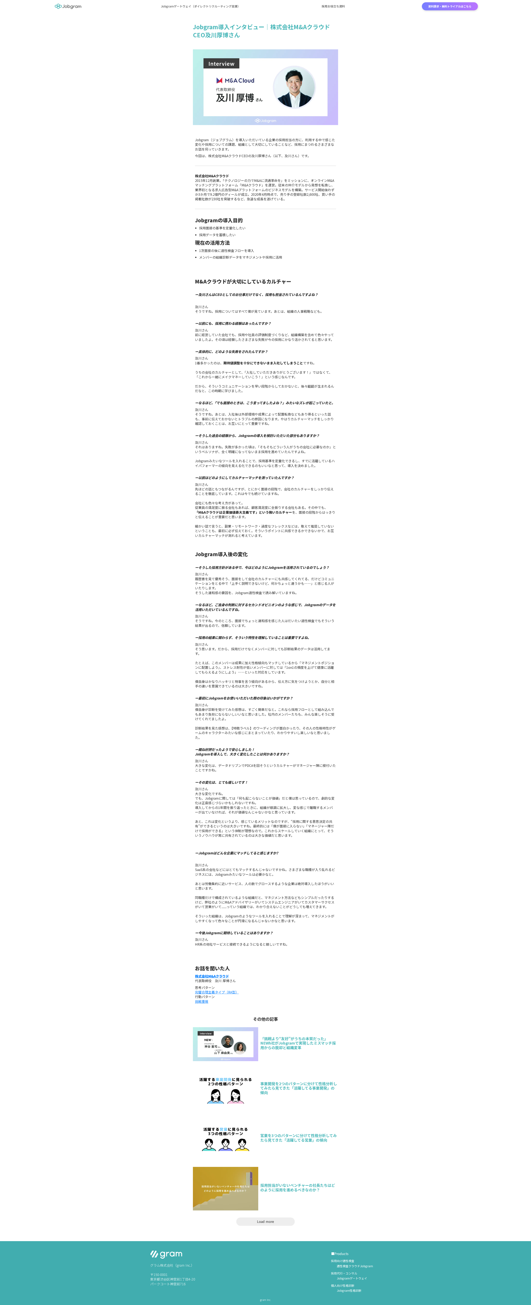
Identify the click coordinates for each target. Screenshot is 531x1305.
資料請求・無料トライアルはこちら (449, 6)
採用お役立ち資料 (333, 6)
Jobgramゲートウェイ (349, 1278)
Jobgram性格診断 (346, 1291)
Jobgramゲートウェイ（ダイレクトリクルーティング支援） (200, 6)
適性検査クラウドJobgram (352, 1266)
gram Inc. (265, 1300)
